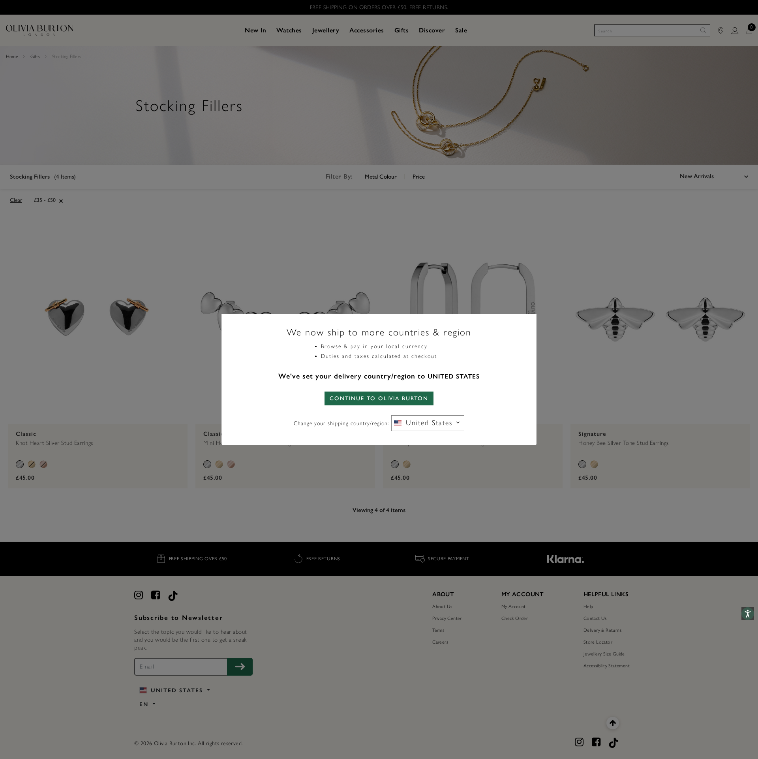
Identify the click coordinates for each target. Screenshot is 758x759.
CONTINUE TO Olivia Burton (379, 398)
